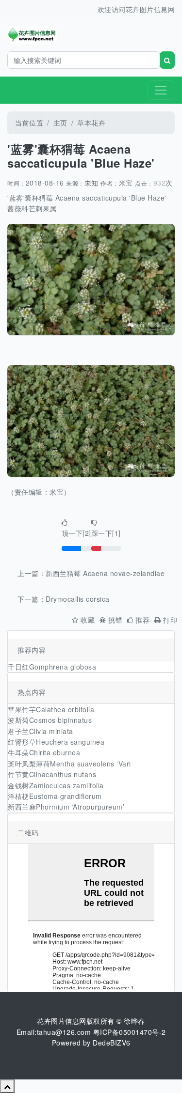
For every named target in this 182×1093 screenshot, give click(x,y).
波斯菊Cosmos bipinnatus (50, 720)
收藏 (88, 620)
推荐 (142, 620)
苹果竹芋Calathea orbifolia (51, 709)
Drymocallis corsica (78, 599)
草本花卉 (91, 122)
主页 (60, 122)
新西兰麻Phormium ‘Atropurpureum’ (66, 807)
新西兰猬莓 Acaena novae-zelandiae (105, 573)
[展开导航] (160, 90)
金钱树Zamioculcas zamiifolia (56, 785)
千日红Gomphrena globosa (52, 666)
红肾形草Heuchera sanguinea (56, 742)
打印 (170, 620)
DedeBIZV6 (112, 1042)
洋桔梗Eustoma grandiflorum (55, 796)
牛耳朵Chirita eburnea (44, 752)
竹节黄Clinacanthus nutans (52, 774)
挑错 (115, 620)
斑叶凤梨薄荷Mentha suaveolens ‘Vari (69, 763)
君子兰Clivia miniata (40, 731)
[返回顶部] (7, 1086)
